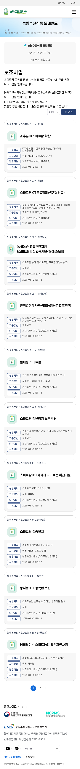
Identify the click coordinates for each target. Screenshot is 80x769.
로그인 (73, 3)
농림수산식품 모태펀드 (39, 23)
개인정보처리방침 (12, 757)
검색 (70, 112)
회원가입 (61, 3)
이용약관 (30, 757)
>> (46, 688)
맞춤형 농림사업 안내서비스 (20, 106)
